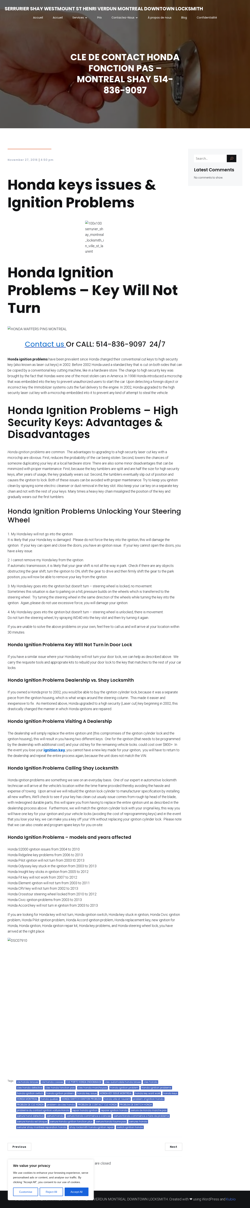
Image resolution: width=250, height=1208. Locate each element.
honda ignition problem (124, 1087)
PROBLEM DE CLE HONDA (30, 1104)
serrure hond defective (30, 1116)
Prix (99, 17)
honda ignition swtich (30, 1093)
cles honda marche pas (92, 1087)
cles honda (150, 1082)
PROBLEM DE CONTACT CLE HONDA (97, 1104)
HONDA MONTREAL (27, 1099)
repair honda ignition (85, 1110)
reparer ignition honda (114, 1110)
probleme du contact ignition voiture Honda (43, 1110)
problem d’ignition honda (148, 1099)
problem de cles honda (61, 1104)
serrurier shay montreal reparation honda (41, 1127)
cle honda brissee (27, 1082)
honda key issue (87, 1093)
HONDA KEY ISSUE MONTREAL (116, 1093)
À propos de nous (159, 17)
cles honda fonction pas (60, 1087)
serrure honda (55, 1116)
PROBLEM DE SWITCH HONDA (136, 1104)
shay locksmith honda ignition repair (92, 1127)
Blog (184, 17)
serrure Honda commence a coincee (89, 1116)
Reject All (51, 1191)
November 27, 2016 (23, 160)
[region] (51, 1179)
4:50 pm (47, 160)
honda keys (170, 1093)
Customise (25, 1191)
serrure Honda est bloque (32, 1121)
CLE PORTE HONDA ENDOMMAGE (84, 1082)
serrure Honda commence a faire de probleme (141, 1116)
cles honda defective (29, 1087)
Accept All (76, 1191)
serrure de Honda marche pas (149, 1110)
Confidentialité (207, 17)
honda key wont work (147, 1093)
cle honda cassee (52, 1082)
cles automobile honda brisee (123, 1082)
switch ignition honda (130, 1127)
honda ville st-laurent (117, 1099)
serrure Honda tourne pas (111, 1121)
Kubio (231, 1199)
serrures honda (138, 1121)
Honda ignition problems (156, 1087)
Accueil (38, 17)
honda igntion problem (60, 1093)
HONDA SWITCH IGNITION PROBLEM (81, 1099)
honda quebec (50, 1099)
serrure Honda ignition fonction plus (71, 1121)
